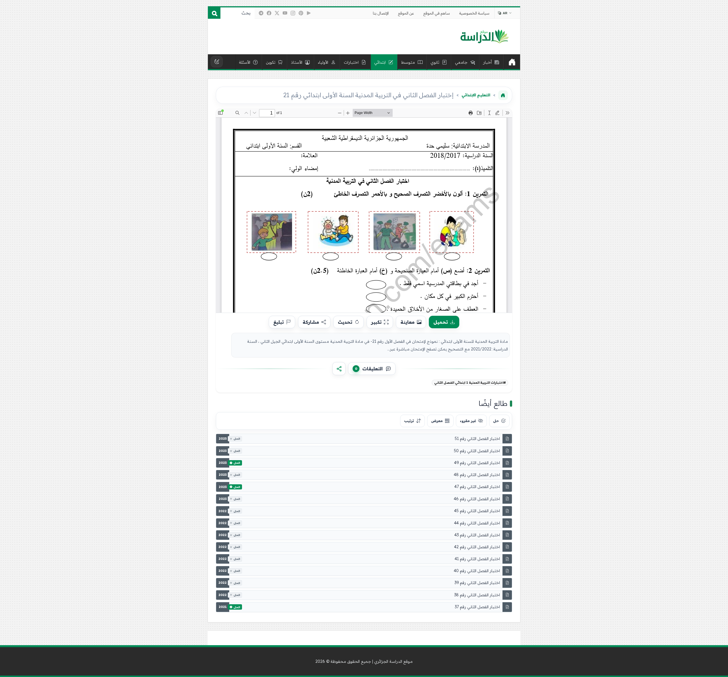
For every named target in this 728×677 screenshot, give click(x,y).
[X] (277, 13)
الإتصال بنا (381, 13)
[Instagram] (292, 13)
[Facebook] (269, 13)
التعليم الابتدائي (476, 94)
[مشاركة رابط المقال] (339, 368)
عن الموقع (406, 13)
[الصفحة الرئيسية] (503, 95)
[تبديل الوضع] (217, 61)
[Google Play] (308, 13)
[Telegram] (261, 13)
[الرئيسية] (512, 62)
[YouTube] (285, 13)
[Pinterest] (300, 13)
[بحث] (214, 13)
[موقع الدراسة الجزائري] (484, 36)
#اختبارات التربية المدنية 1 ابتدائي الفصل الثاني (470, 383)
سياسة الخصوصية (474, 13)
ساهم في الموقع (436, 13)
